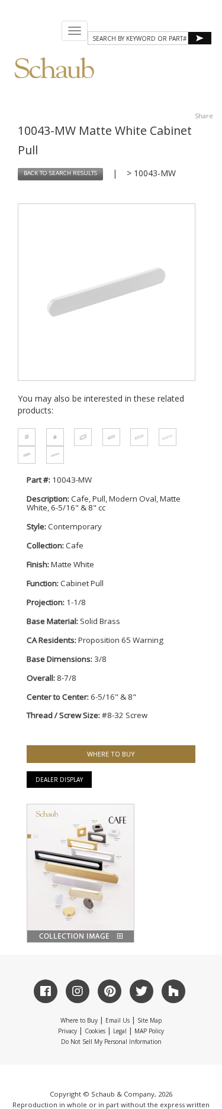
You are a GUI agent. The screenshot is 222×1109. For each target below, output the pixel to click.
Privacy (67, 1031)
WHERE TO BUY (111, 753)
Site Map (149, 1020)
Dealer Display (59, 779)
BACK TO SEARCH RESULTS (60, 173)
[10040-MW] (51, 437)
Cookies (95, 1031)
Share (204, 115)
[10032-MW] (108, 437)
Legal (120, 1031)
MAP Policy (149, 1031)
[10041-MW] (23, 455)
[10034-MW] (164, 437)
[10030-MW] (23, 437)
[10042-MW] (51, 455)
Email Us (117, 1020)
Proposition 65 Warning (120, 640)
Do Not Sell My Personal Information (111, 1041)
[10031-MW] (79, 437)
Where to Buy (79, 1020)
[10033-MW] (135, 437)
